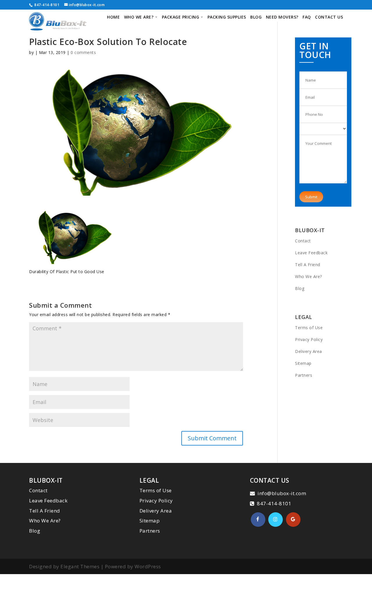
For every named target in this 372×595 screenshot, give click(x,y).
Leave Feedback (311, 252)
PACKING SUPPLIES (227, 17)
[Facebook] (258, 519)
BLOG (256, 17)
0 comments (83, 52)
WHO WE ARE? (139, 17)
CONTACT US (329, 17)
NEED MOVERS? (282, 17)
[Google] (293, 519)
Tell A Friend (307, 264)
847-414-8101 (46, 4)
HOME (113, 17)
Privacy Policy (309, 339)
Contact (303, 241)
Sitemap (303, 363)
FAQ (307, 17)
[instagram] (275, 519)
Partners (303, 375)
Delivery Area (308, 351)
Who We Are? (308, 276)
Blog (299, 288)
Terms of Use (309, 327)
